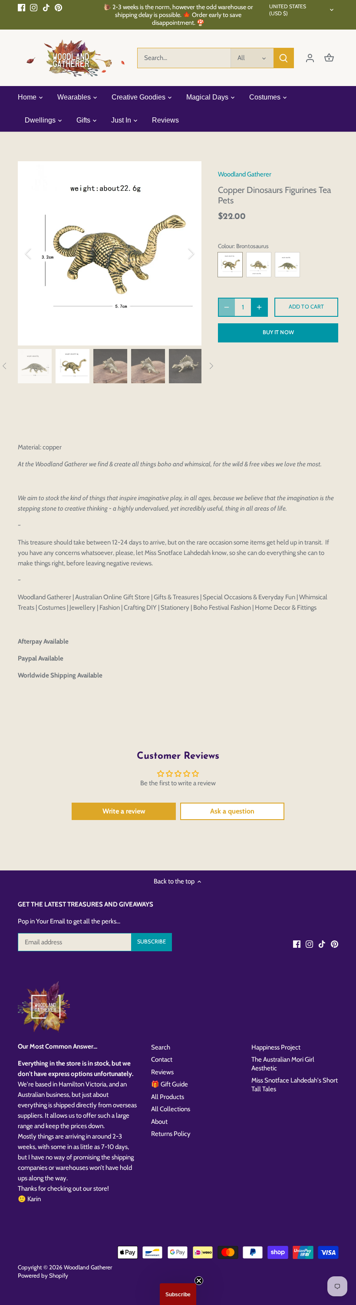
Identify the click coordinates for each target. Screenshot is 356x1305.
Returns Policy (171, 1134)
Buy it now (278, 332)
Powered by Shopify (43, 1275)
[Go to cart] (329, 58)
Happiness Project (275, 1047)
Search (160, 1047)
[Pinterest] (58, 7)
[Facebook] (21, 7)
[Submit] (283, 58)
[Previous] (39, 253)
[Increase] (259, 307)
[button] (178, 1294)
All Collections (170, 1109)
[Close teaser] (198, 1280)
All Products (167, 1097)
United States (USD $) (288, 10)
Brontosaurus (230, 264)
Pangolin (287, 264)
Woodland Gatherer (244, 174)
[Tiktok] (46, 7)
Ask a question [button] (232, 811)
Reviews (162, 1072)
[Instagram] (33, 7)
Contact (161, 1059)
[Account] (310, 58)
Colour (226, 245)
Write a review (123, 811)
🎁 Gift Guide (169, 1084)
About (159, 1122)
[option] (110, 253)
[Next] (179, 253)
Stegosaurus (259, 264)
